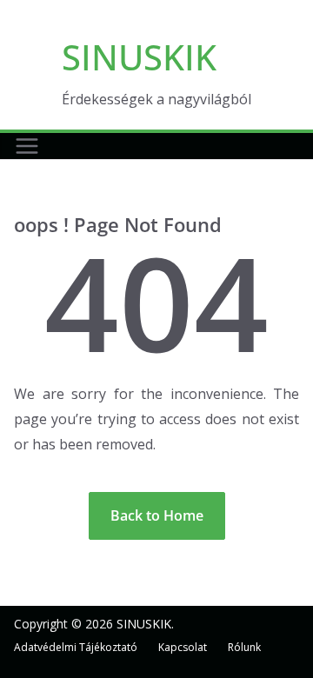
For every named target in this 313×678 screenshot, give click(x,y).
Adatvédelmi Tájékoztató (75, 647)
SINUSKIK (139, 57)
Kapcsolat (182, 647)
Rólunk (244, 647)
